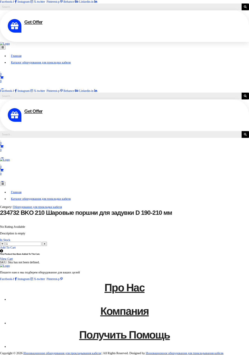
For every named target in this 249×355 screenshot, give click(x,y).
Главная (16, 55)
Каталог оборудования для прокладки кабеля (41, 62)
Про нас (124, 288)
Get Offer (33, 22)
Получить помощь (124, 335)
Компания (124, 311)
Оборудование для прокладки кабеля (37, 207)
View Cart (6, 258)
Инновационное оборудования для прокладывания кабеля (62, 353)
